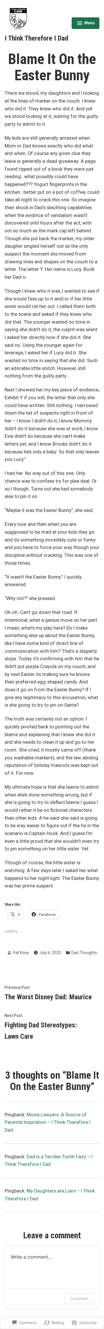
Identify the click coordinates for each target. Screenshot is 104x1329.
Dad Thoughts (84, 952)
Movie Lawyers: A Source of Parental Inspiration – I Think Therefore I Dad (47, 1122)
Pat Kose (21, 952)
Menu (85, 24)
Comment (79, 1298)
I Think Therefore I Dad (36, 38)
